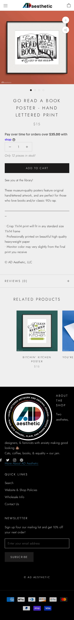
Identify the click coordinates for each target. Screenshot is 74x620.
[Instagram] (14, 459)
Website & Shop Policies (21, 490)
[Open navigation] (5, 5)
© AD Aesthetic (37, 577)
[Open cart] (68, 5)
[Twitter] (7, 459)
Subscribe (19, 557)
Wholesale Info (14, 497)
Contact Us (12, 504)
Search (9, 483)
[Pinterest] (21, 459)
